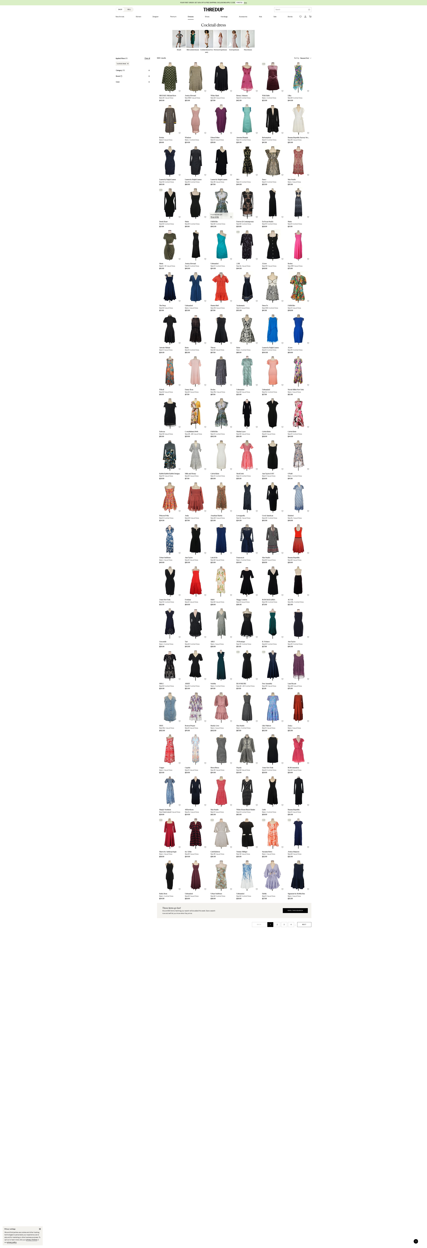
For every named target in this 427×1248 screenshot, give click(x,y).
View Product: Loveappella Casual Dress (247, 502)
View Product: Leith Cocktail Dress (272, 796)
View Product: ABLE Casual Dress (221, 628)
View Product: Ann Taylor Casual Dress (195, 544)
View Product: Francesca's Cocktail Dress (247, 544)
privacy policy (12, 1242)
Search (278, 10)
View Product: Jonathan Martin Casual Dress (221, 502)
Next (304, 924)
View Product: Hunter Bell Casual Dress (221, 292)
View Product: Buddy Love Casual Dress (221, 712)
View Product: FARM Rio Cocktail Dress (221, 208)
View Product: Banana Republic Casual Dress (298, 544)
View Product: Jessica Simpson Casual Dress (298, 838)
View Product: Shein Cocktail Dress (195, 208)
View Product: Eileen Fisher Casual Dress (221, 124)
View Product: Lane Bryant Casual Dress (298, 670)
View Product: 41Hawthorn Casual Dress (195, 796)
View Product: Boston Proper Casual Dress (195, 712)
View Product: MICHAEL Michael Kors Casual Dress (169, 82)
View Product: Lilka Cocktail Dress (298, 82)
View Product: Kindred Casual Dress (298, 502)
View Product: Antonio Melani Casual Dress (169, 334)
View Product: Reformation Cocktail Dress (272, 124)
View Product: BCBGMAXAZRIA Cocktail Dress (272, 586)
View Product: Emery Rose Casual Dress (195, 376)
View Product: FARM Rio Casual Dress (298, 292)
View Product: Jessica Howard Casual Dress (195, 82)
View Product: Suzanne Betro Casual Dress (272, 838)
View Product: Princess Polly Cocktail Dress (169, 502)
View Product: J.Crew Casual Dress (272, 250)
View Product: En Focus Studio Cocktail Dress (272, 208)
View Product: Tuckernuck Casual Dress (247, 292)
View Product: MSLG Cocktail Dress (169, 670)
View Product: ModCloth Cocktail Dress (247, 460)
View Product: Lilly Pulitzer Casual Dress (272, 712)
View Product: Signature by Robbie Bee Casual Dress (298, 880)
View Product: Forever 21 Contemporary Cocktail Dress (247, 208)
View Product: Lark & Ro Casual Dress (221, 544)
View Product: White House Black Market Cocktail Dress (247, 796)
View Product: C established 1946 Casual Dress (195, 418)
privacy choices (31, 1240)
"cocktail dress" (121, 64)
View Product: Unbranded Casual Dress (195, 292)
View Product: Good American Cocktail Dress (272, 502)
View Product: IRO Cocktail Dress (247, 166)
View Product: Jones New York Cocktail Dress (169, 586)
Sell (129, 9)
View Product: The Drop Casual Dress (169, 292)
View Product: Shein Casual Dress (169, 250)
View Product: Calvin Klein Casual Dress (272, 418)
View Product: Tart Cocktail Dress (195, 628)
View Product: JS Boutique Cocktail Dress (247, 628)
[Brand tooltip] (121, 76)
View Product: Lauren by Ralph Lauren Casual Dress (221, 166)
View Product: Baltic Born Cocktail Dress (169, 880)
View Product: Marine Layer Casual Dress (247, 418)
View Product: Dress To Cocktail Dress (272, 292)
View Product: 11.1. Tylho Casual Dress (195, 838)
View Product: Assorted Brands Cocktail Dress (247, 124)
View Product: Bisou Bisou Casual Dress (221, 754)
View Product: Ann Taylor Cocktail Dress (298, 628)
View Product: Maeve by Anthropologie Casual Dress (169, 838)
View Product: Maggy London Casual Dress (247, 586)
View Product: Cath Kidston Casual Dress (221, 838)
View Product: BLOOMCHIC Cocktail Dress (247, 670)
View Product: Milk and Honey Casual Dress (195, 460)
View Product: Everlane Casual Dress (195, 586)
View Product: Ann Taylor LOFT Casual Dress (272, 460)
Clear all (147, 58)
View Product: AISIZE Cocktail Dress (195, 670)
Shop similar (215, 217)
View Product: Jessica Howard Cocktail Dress (195, 250)
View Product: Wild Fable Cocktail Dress (272, 82)
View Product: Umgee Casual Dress (169, 754)
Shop (120, 9)
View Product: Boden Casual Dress (169, 124)
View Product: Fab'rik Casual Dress (272, 880)
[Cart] (310, 17)
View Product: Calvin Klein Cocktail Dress (298, 418)
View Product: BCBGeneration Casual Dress (298, 754)
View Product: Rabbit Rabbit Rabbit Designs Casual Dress (169, 460)
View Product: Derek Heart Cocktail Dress (169, 208)
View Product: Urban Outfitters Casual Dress (169, 544)
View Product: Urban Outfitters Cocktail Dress (221, 880)
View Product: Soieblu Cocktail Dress (221, 670)
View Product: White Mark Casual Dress (221, 82)
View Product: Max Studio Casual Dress (298, 166)
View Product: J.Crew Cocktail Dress (298, 334)
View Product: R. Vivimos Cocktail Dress (272, 628)
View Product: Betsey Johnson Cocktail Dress (247, 82)
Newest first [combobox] (304, 58)
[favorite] (179, 91)
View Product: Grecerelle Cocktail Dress (169, 628)
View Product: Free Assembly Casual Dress (272, 670)
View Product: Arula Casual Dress (195, 502)
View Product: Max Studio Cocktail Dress (247, 712)
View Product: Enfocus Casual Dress (169, 418)
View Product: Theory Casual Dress (221, 334)
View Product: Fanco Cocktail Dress (272, 166)
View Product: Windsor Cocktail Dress (195, 124)
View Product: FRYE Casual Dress (169, 712)
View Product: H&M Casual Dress (221, 586)
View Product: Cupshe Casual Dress (195, 754)
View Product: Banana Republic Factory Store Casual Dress (298, 124)
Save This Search (295, 910)
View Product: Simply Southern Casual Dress (169, 796)
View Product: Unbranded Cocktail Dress (221, 250)
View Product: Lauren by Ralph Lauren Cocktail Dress (169, 166)
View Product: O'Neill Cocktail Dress (298, 460)
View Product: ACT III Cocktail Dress (298, 586)
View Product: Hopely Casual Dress (247, 754)
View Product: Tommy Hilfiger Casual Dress (247, 838)
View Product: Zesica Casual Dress (298, 712)
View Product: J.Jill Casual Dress (247, 250)
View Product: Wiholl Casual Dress (169, 376)
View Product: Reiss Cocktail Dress (195, 334)
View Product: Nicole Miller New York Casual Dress (298, 376)
